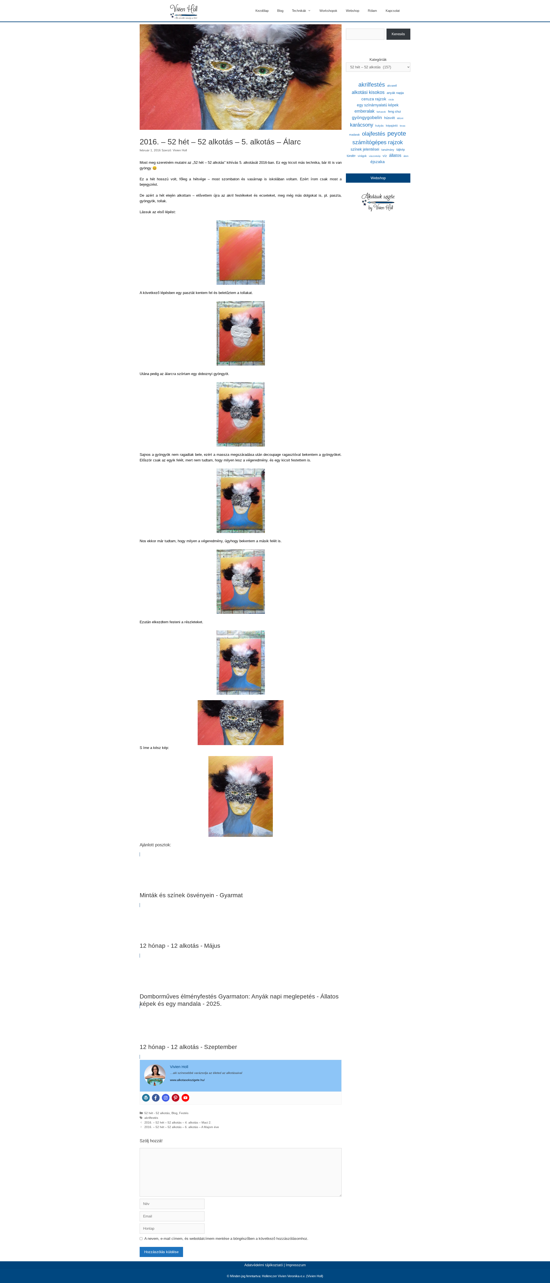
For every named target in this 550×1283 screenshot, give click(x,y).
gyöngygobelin (367, 117)
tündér (351, 156)
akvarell (392, 85)
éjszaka (377, 161)
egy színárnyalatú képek (378, 105)
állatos (395, 155)
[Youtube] (185, 1098)
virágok (362, 156)
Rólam (372, 10)
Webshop (352, 10)
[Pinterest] (175, 1098)
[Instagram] (166, 1098)
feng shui (394, 111)
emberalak (364, 111)
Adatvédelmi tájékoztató (263, 1265)
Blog (280, 10)
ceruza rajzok (373, 99)
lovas (402, 125)
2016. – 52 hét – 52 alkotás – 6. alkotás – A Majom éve (181, 1127)
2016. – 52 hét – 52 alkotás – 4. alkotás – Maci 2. (177, 1122)
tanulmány (387, 149)
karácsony (361, 125)
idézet (400, 118)
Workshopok (328, 10)
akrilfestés (151, 1117)
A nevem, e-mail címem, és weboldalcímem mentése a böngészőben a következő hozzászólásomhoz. (226, 1239)
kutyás (379, 125)
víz (385, 156)
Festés (183, 1113)
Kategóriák (378, 60)
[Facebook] (156, 1098)
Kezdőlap (262, 10)
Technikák (299, 10)
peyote (396, 133)
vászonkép (374, 156)
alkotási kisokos (368, 92)
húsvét (389, 118)
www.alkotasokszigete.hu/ (187, 1080)
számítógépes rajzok (377, 142)
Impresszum (296, 1265)
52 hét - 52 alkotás (157, 1113)
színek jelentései (365, 149)
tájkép (400, 149)
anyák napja (395, 93)
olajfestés (373, 133)
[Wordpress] (146, 1098)
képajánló (392, 125)
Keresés (398, 34)
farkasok (381, 111)
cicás (391, 99)
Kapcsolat (393, 10)
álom (405, 156)
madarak (354, 134)
